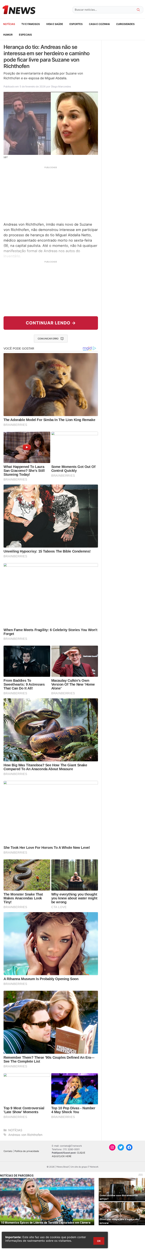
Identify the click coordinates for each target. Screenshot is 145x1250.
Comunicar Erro (48, 338)
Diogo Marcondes (61, 86)
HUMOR (8, 34)
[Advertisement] (51, 194)
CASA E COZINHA (99, 23)
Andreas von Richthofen (25, 1135)
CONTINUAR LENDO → (51, 322)
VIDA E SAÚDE (54, 23)
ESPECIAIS (25, 34)
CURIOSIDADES (125, 23)
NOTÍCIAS (9, 23)
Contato (8, 1151)
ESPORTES (76, 23)
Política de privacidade (26, 1151)
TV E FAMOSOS (30, 23)
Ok (99, 1240)
